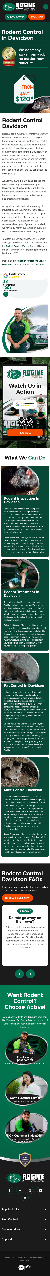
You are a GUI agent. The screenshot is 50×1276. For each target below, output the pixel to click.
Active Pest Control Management (30, 1258)
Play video (25, 432)
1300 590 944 (17, 16)
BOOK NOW (37, 16)
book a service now (17, 898)
